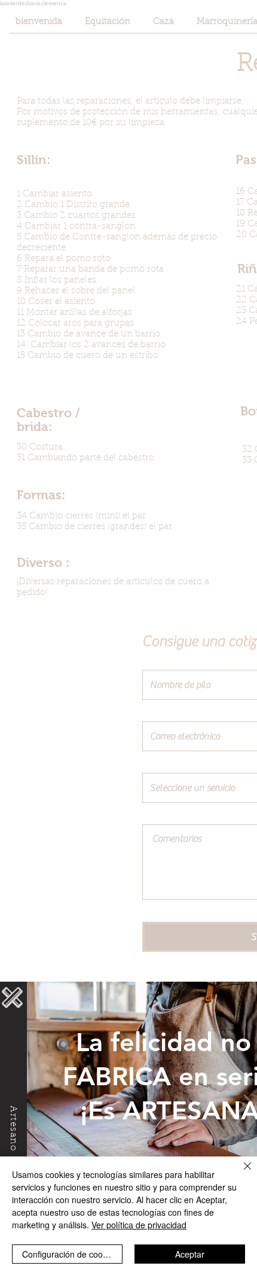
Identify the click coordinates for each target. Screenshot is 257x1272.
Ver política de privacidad (138, 1225)
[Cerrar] (240, 1173)
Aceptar (189, 1254)
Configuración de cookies (70, 1254)
